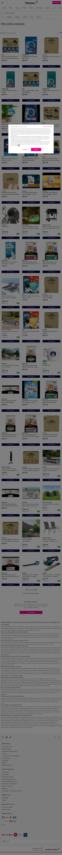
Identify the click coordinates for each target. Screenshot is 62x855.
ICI (18, 145)
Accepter (36, 149)
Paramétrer (25, 149)
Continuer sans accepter (48, 126)
